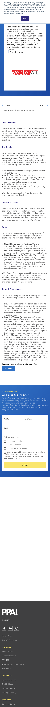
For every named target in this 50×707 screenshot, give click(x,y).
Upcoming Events (9, 680)
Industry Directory (9, 693)
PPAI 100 (5, 660)
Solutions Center (8, 704)
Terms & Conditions (9, 640)
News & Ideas (7, 651)
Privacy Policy (7, 636)
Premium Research (9, 656)
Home (4, 110)
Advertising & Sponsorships (13, 664)
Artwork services (16, 110)
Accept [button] (25, 18)
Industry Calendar (9, 688)
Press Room (6, 668)
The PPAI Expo (7, 684)
